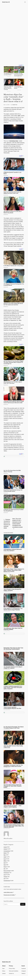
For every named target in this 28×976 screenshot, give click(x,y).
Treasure (5, 876)
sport (5, 874)
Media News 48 (6, 2)
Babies (5, 852)
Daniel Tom (15, 104)
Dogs (5, 858)
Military (5, 860)
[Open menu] (25, 2)
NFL (4, 868)
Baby (5, 854)
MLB (5, 862)
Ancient (5, 847)
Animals (5, 848)
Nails (5, 864)
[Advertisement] (14, 19)
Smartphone (6, 872)
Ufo (4, 878)
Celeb (5, 856)
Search (22, 904)
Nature (5, 866)
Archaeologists (7, 851)
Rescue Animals (7, 870)
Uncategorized (7, 880)
